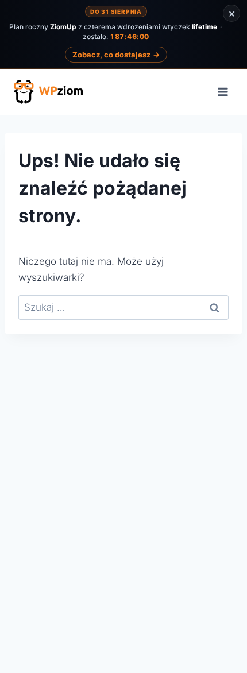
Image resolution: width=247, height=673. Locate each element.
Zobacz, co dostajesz (116, 54)
